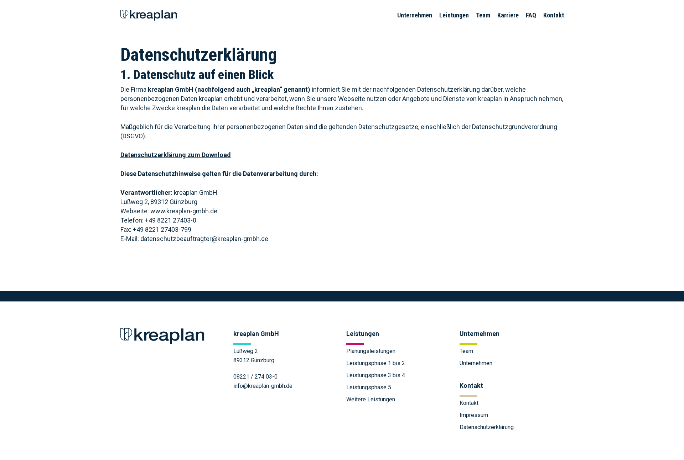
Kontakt (469, 403)
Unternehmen (476, 363)
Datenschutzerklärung (487, 427)
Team (466, 351)
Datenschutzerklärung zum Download (175, 155)
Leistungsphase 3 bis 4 (375, 375)
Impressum (474, 415)
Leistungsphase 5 (368, 387)
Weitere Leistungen (370, 399)
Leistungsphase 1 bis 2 (375, 363)
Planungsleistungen (370, 351)
